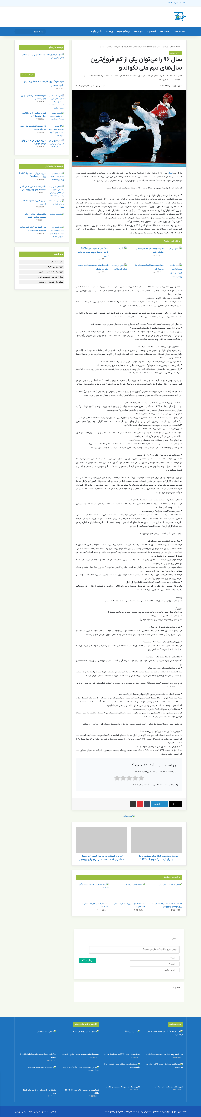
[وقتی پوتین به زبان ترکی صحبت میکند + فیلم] (56, 218)
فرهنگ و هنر (124, 31)
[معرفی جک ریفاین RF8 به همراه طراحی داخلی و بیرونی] (121, 1040)
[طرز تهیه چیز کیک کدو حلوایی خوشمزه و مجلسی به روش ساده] (56, 232)
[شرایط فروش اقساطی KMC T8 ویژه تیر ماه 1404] (56, 177)
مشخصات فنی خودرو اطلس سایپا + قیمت (80, 1054)
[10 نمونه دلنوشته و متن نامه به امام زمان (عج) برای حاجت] (56, 131)
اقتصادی (152, 31)
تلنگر (170, 173)
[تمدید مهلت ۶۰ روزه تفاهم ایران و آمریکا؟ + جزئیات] (56, 117)
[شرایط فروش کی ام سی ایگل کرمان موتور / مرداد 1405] (56, 144)
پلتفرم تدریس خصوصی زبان (51, 277)
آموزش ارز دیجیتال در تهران (51, 272)
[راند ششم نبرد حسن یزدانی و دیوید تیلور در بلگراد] (119, 268)
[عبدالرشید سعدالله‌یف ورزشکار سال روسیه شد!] (174, 270)
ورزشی (110, 31)
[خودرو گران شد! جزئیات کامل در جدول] (56, 204)
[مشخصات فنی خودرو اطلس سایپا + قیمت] (80, 1040)
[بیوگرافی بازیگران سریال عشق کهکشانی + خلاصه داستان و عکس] (37, 1040)
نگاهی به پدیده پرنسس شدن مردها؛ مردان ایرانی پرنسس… (33, 188)
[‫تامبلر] (147, 804)
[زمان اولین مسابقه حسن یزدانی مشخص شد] (174, 252)
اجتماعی (165, 31)
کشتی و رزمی (156, 46)
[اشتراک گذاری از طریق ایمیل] (133, 804)
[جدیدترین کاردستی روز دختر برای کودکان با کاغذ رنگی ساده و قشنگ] (37, 1076)
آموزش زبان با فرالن (55, 267)
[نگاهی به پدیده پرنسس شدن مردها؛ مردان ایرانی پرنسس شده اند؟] (56, 191)
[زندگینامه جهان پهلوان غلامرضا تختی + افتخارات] (129, 892)
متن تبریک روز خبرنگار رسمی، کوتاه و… (123, 1087)
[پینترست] (140, 804)
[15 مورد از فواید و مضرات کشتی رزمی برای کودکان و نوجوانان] (166, 892)
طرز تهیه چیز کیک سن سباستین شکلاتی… (164, 1054)
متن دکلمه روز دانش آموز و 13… (169, 1087)
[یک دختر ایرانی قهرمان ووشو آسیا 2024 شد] (92, 892)
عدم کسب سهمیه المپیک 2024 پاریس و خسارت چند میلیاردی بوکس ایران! (92, 252)
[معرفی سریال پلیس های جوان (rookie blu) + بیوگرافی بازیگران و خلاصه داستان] (80, 1076)
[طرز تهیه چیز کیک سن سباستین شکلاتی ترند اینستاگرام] (164, 1040)
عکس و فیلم (96, 31)
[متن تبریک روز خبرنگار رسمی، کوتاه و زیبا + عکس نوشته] (121, 1073)
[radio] (141, 778)
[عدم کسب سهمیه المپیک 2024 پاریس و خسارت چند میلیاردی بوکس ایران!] (119, 252)
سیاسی (139, 31)
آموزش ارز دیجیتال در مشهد (51, 282)
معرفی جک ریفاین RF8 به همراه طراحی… (122, 1054)
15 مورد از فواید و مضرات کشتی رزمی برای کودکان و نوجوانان (166, 905)
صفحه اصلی (179, 31)
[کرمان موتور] (129, 816)
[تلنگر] (180, 16)
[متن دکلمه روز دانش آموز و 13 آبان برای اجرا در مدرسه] (164, 1073)
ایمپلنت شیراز (57, 261)
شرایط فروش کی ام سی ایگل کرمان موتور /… (33, 142)
